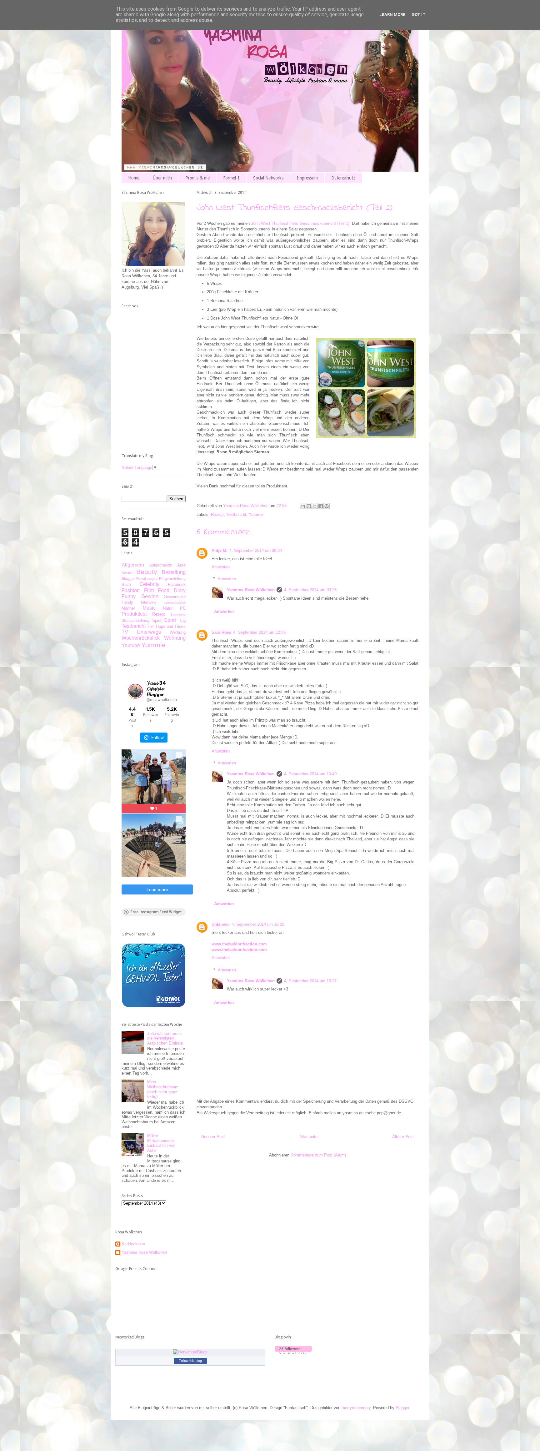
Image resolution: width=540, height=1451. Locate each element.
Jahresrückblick (175, 602)
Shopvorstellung (135, 620)
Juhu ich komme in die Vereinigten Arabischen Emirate (165, 1038)
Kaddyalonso (133, 1244)
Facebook (177, 584)
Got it (419, 14)
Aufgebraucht (160, 565)
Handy (127, 602)
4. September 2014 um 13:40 (310, 774)
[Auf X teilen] (315, 506)
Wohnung (175, 638)
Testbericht (236, 514)
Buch (126, 584)
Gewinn (149, 596)
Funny (129, 596)
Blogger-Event (134, 579)
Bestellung (174, 572)
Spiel (156, 620)
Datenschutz (343, 177)
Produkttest (134, 614)
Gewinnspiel (175, 596)
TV (125, 632)
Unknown (221, 924)
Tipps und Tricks (170, 626)
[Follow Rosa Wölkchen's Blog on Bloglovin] (293, 1352)
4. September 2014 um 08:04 (255, 550)
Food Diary (172, 590)
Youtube (131, 645)
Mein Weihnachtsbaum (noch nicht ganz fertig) (162, 1089)
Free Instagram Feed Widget (156, 912)
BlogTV (152, 579)
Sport (170, 620)
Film (149, 590)
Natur (167, 608)
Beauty (146, 571)
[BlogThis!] (309, 506)
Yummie (256, 514)
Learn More (392, 14)
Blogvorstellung (172, 579)
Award (127, 573)
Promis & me (197, 177)
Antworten (221, 567)
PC (183, 608)
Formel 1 (231, 177)
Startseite (309, 1136)
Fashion (131, 590)
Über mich (162, 177)
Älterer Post (403, 1136)
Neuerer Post (213, 1136)
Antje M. (220, 550)
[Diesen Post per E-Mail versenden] (303, 506)
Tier (150, 626)
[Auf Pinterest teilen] (326, 506)
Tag (182, 620)
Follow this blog (190, 1361)
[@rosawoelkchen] (135, 691)
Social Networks (268, 177)
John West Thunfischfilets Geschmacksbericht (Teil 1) (300, 223)
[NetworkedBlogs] (190, 1352)
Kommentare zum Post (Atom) (318, 1155)
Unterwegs (149, 632)
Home (133, 177)
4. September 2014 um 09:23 (310, 589)
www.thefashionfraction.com (239, 944)
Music (149, 608)
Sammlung (178, 614)
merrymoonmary (356, 1407)
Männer (128, 608)
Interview (148, 602)
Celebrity (149, 584)
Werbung (178, 632)
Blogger (402, 1407)
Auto (181, 565)
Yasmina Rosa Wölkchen (251, 589)
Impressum (307, 177)
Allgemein (133, 564)
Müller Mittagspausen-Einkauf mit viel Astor (161, 1143)
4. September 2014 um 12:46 (259, 632)
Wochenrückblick (141, 638)
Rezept (217, 514)
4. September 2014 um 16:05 (258, 924)
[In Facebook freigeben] (321, 506)
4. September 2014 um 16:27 (310, 981)
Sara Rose (221, 632)
